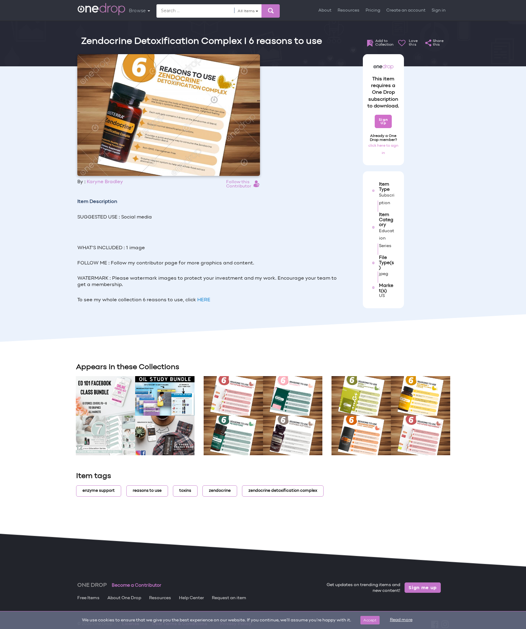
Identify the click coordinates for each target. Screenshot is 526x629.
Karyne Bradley (105, 182)
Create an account (406, 10)
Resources (348, 10)
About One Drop (124, 598)
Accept (370, 620)
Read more (401, 620)
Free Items (88, 598)
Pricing (373, 10)
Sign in (439, 10)
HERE (203, 300)
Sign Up (383, 121)
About (324, 10)
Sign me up (423, 587)
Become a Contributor (136, 585)
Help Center (191, 598)
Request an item (229, 598)
